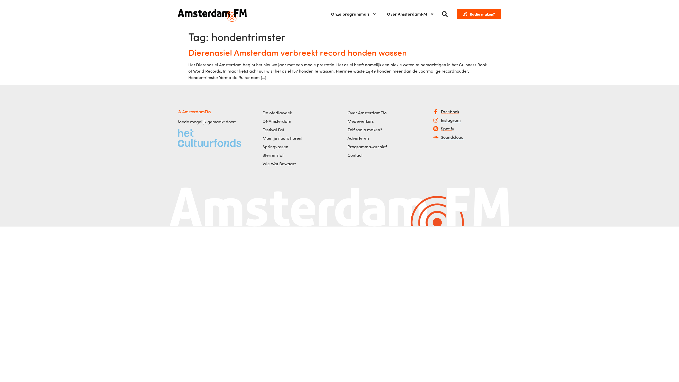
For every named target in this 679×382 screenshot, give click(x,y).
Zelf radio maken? (364, 129)
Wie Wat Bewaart (279, 163)
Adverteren (358, 138)
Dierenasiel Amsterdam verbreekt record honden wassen (297, 52)
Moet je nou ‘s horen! (282, 138)
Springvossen (275, 146)
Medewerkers (360, 121)
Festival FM (273, 129)
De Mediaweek (277, 112)
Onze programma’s (350, 14)
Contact (355, 155)
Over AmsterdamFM (407, 14)
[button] (444, 14)
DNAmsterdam (277, 121)
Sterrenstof (273, 155)
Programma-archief (367, 146)
